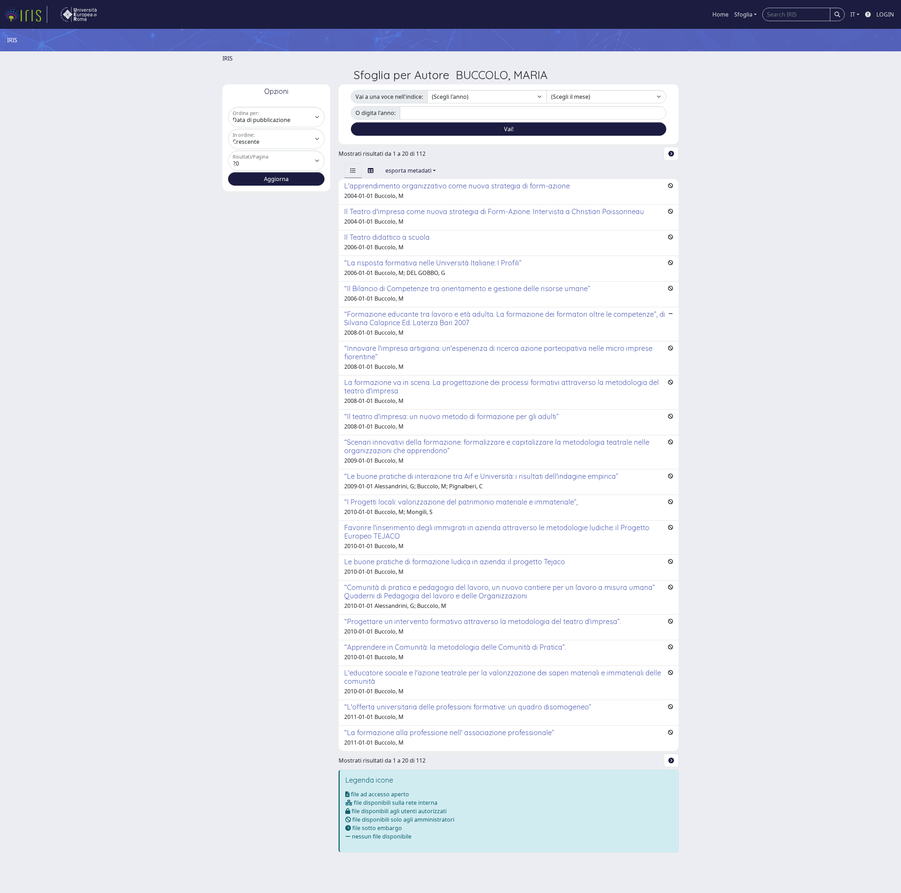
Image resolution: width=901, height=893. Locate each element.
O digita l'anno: (375, 113)
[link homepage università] (78, 14)
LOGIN (885, 14)
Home (720, 14)
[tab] (353, 170)
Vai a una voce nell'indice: (389, 97)
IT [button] (852, 14)
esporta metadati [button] (408, 170)
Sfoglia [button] (743, 14)
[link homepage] (25, 14)
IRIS (227, 58)
